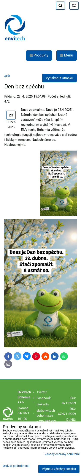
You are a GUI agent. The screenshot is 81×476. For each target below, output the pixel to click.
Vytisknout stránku (59, 78)
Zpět (7, 75)
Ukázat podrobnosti (16, 466)
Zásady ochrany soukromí (62, 454)
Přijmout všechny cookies (59, 469)
